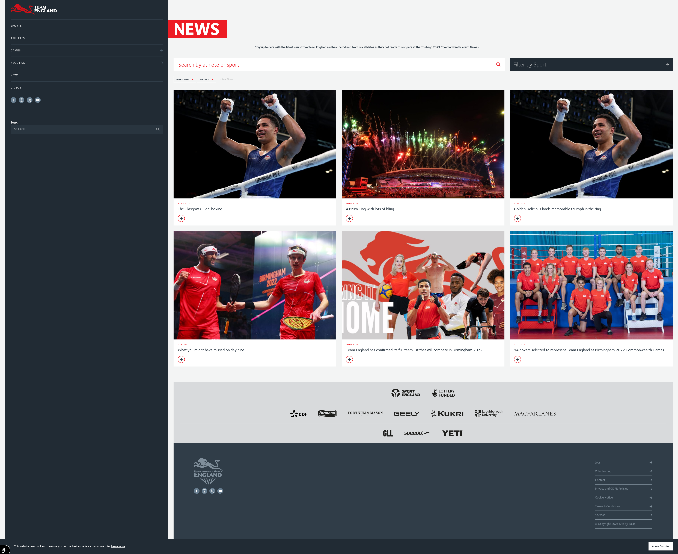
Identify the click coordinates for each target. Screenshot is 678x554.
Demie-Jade (182, 79)
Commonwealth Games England (87, 9)
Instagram (21, 100)
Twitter (29, 100)
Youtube (38, 100)
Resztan (204, 79)
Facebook (13, 100)
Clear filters (227, 79)
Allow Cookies (660, 546)
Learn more (118, 546)
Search (15, 122)
